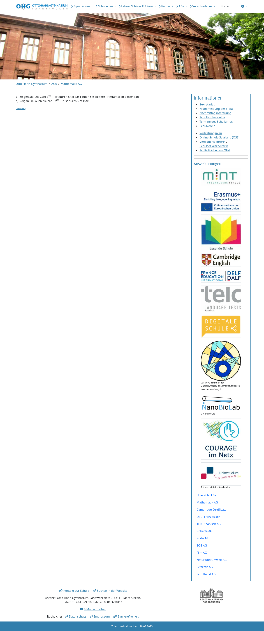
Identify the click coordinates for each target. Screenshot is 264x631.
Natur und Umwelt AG (212, 560)
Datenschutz (77, 616)
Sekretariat (207, 104)
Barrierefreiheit (128, 616)
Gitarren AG (205, 567)
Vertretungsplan (211, 133)
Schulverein (207, 126)
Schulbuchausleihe (212, 117)
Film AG (202, 553)
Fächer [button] (166, 6)
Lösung (21, 108)
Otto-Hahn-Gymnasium (31, 84)
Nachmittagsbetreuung (215, 113)
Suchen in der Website (112, 591)
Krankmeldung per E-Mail (217, 109)
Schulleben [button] (105, 6)
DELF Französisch (208, 517)
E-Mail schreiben (95, 609)
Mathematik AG (71, 84)
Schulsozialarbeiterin (214, 146)
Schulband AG (206, 574)
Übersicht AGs (206, 495)
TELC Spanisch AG (209, 524)
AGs (54, 84)
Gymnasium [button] (82, 6)
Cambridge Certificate (211, 510)
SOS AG (202, 545)
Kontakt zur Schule (76, 591)
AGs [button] (181, 6)
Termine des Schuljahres (216, 122)
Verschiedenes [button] (202, 6)
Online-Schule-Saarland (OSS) (219, 137)
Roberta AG (204, 531)
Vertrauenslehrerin (213, 142)
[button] (243, 6)
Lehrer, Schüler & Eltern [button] (137, 6)
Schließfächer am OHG (215, 150)
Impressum (102, 616)
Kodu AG (203, 538)
